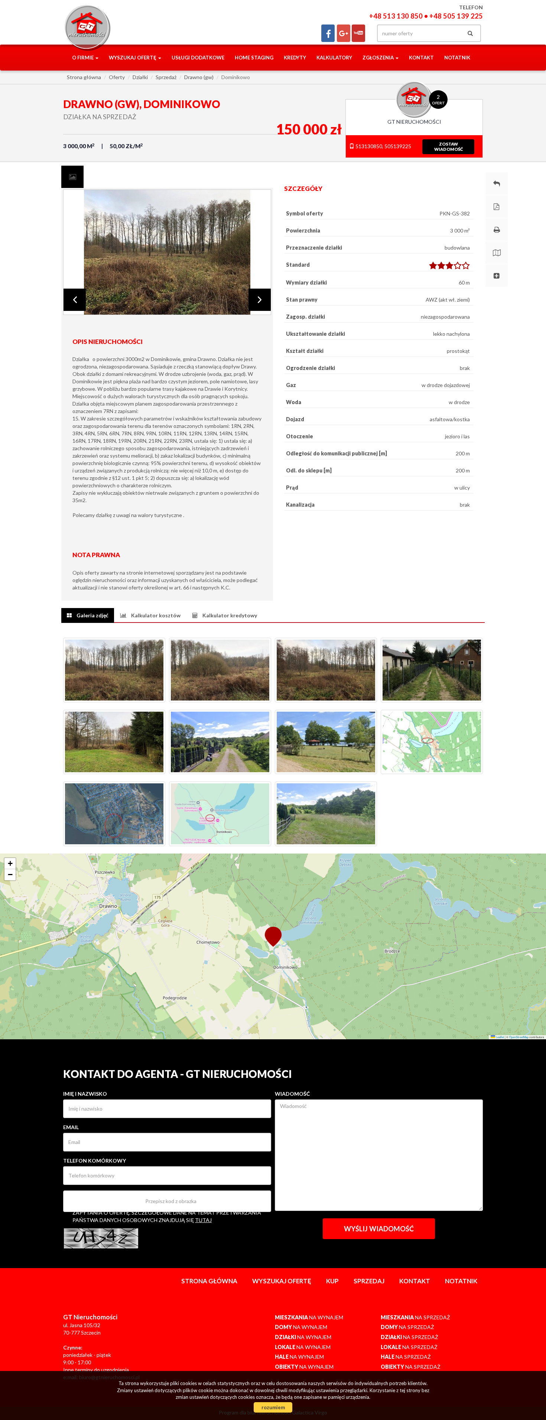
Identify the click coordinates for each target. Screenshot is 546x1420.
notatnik (457, 58)
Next (259, 300)
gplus (343, 33)
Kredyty (295, 58)
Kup (332, 1281)
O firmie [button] (83, 58)
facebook (328, 33)
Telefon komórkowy (94, 1160)
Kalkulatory (334, 58)
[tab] (72, 177)
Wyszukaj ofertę (281, 1281)
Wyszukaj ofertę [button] (133, 58)
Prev (75, 300)
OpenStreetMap (519, 1037)
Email (71, 1127)
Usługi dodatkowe (198, 58)
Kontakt (421, 58)
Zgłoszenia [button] (379, 58)
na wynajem (309, 1317)
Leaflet (499, 1037)
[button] (273, 936)
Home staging (254, 58)
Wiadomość (292, 1094)
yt (358, 33)
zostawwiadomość (448, 147)
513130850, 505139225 (382, 146)
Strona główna (209, 1281)
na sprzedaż (415, 1317)
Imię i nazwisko (85, 1094)
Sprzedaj (369, 1281)
